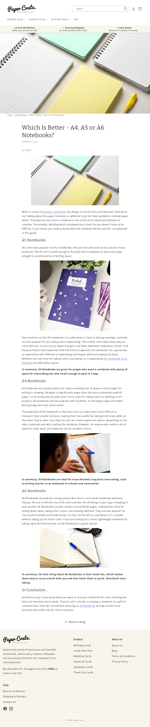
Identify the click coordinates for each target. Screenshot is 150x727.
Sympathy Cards (83, 667)
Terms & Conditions (123, 656)
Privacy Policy (120, 661)
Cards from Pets (83, 650)
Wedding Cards (83, 656)
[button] (16, 19)
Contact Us (9, 702)
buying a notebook (54, 211)
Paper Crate (78, 720)
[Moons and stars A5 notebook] (75, 331)
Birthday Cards (82, 645)
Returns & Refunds (14, 691)
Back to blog (77, 622)
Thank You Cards (83, 672)
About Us (117, 645)
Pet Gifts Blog (20, 115)
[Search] (125, 8)
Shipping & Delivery (14, 696)
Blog (114, 650)
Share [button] (28, 150)
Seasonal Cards (83, 661)
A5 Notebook (87, 605)
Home (9, 115)
